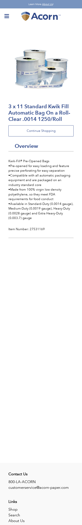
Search (14, 515)
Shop (12, 509)
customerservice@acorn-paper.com (38, 487)
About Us (47, 4)
